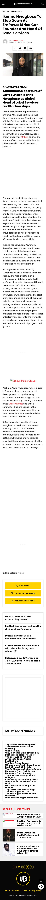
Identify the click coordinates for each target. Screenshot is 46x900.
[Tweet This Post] (20, 48)
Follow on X (25, 585)
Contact (16, 891)
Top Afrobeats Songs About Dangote (20, 776)
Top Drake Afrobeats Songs (20, 789)
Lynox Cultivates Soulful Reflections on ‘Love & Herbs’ (20, 637)
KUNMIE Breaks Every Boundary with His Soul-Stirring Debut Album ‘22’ (22, 648)
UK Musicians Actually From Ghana (20, 786)
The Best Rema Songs (16, 763)
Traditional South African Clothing (19, 747)
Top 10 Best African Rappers (20, 744)
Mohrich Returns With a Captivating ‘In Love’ (18, 618)
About (7, 891)
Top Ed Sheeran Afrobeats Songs (23, 769)
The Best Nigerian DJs (17, 791)
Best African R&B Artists (18, 767)
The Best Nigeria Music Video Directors (21, 794)
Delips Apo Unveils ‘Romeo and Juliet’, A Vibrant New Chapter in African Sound (23, 661)
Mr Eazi (24, 137)
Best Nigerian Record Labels (20, 754)
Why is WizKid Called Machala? (22, 752)
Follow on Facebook (25, 601)
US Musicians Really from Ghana (22, 765)
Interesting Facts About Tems (21, 779)
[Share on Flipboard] (25, 48)
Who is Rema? (12, 750)
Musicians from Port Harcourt (21, 771)
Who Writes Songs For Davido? (21, 797)
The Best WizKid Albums (18, 756)
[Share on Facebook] (15, 48)
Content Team (17, 41)
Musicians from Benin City (19, 773)
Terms (24, 891)
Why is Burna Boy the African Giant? (20, 782)
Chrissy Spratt (15, 403)
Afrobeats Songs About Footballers (18, 759)
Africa (21, 573)
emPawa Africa (15, 87)
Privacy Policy (35, 891)
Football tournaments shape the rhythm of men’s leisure (23, 627)
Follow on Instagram (25, 593)
